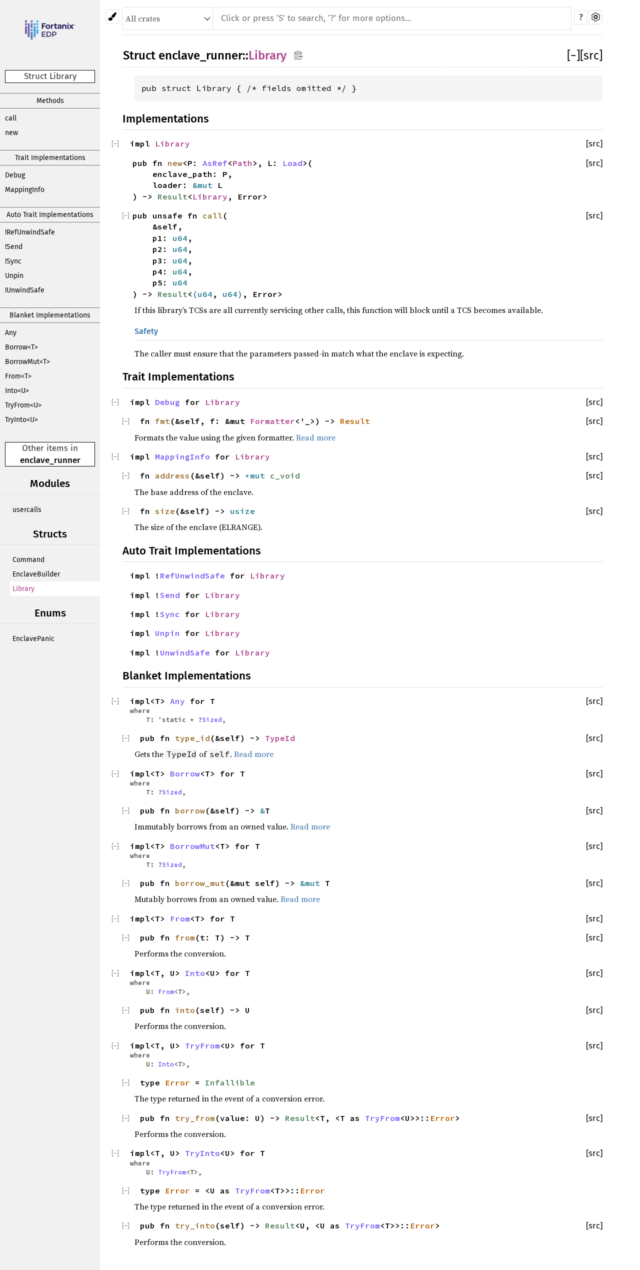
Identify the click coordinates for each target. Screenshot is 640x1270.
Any (10, 332)
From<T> (18, 376)
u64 (180, 238)
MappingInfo (24, 190)
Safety (146, 331)
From (180, 919)
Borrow (185, 773)
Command (28, 560)
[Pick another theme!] (112, 17)
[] (573, 55)
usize (242, 511)
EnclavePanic (33, 638)
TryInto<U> (21, 420)
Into (195, 973)
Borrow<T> (21, 347)
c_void (285, 475)
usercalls (27, 510)
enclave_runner (50, 460)
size (165, 511)
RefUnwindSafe (192, 575)
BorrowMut (192, 846)
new (11, 132)
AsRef (215, 163)
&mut (205, 185)
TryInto (202, 1153)
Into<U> (17, 390)
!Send (13, 246)
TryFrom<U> (23, 405)
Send (170, 595)
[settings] (595, 17)
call (10, 118)
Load (292, 163)
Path (242, 163)
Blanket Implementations (50, 315)
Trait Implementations (50, 158)
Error (177, 1083)
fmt (162, 421)
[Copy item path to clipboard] (298, 55)
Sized (212, 720)
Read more (316, 437)
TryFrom (202, 1045)
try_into (195, 1225)
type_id (192, 738)
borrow (190, 811)
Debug (15, 175)
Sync (170, 614)
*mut (257, 475)
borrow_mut (200, 883)
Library (23, 588)
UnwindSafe (185, 653)
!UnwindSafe (24, 290)
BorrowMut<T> (27, 362)
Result (173, 197)
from (185, 937)
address (172, 475)
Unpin (14, 276)
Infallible (230, 1083)
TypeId (280, 738)
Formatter (272, 421)
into (185, 1010)
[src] (591, 55)
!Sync (13, 261)
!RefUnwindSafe (30, 232)
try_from (195, 1118)
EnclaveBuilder (36, 574)
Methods (50, 100)
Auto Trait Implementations (50, 214)
